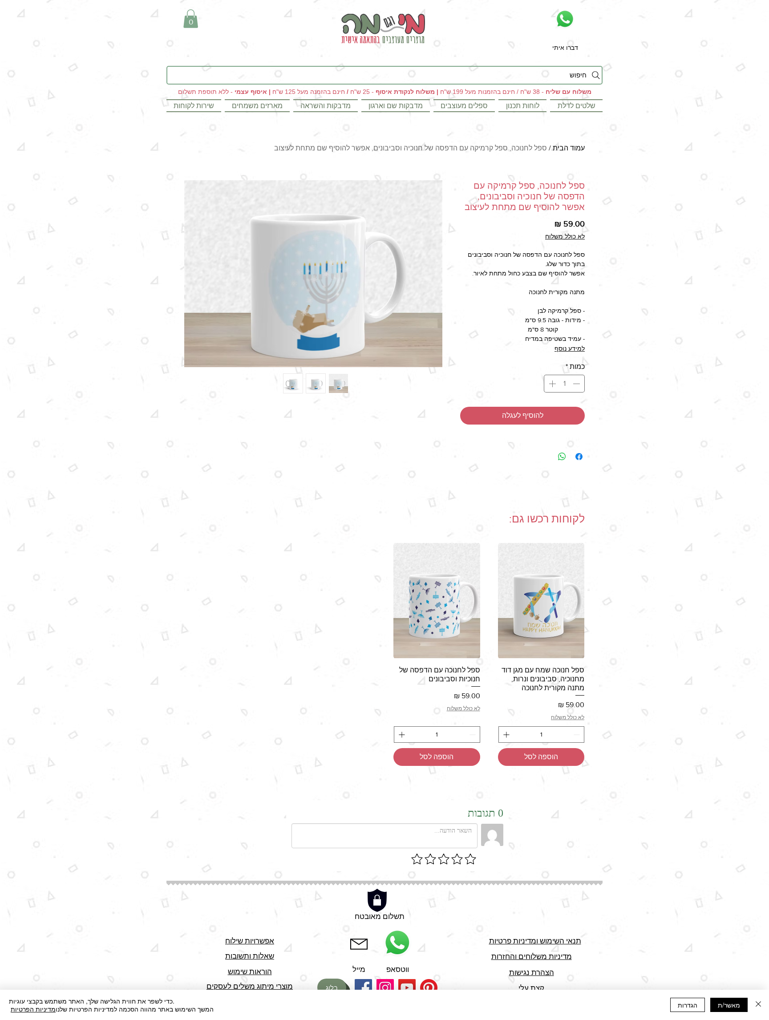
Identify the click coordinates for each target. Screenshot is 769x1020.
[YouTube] (407, 987)
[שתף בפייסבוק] (579, 456)
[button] (190, 18)
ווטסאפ (397, 969)
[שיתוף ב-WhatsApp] (562, 456)
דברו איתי (565, 47)
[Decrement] (577, 383)
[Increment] (551, 383)
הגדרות (687, 1004)
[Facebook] (363, 987)
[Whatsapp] (565, 19)
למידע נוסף (569, 348)
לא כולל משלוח (565, 236)
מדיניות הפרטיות (33, 1008)
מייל (358, 969)
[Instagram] (385, 987)
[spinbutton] (564, 383)
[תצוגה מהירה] (541, 600)
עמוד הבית (569, 148)
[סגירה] (758, 1005)
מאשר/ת (729, 1004)
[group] (384, 654)
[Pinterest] (428, 987)
